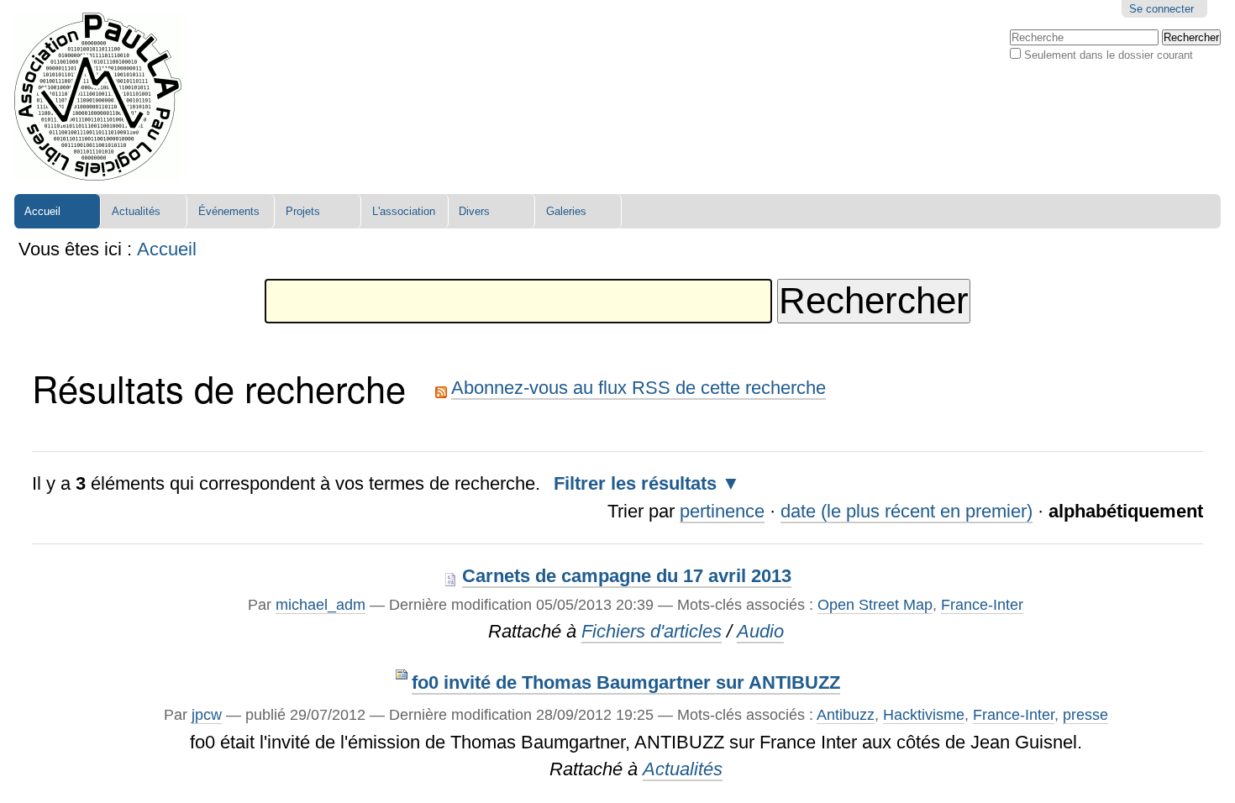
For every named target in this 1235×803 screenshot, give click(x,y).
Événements (229, 211)
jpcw (207, 714)
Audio (760, 631)
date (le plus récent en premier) (906, 511)
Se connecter (1161, 9)
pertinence (722, 511)
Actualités (136, 211)
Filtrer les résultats (635, 483)
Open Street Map (875, 604)
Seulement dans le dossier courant (1108, 55)
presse (1085, 714)
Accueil (42, 211)
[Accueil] (97, 97)
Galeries (566, 211)
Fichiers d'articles (651, 631)
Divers (474, 211)
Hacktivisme (923, 714)
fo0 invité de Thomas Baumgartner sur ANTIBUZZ (626, 682)
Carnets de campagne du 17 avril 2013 (626, 575)
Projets (303, 211)
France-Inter (982, 604)
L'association (403, 211)
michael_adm (320, 604)
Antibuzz (846, 714)
